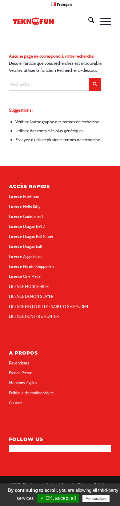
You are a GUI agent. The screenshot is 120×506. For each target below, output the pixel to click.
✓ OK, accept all (58, 498)
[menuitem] (61, 4)
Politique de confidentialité (31, 392)
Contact (15, 402)
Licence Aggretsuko (25, 256)
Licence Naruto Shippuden (31, 266)
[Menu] (102, 21)
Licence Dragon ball (25, 246)
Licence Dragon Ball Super (31, 236)
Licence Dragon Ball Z (27, 226)
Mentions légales (23, 382)
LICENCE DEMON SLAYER (31, 296)
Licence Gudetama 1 (26, 216)
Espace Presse (20, 372)
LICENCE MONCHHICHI (29, 286)
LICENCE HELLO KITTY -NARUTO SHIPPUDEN (48, 306)
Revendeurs (19, 362)
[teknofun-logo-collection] (49, 21)
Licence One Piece (25, 276)
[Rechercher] (88, 21)
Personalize (96, 498)
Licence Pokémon (24, 196)
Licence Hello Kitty (25, 206)
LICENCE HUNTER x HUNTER (34, 316)
